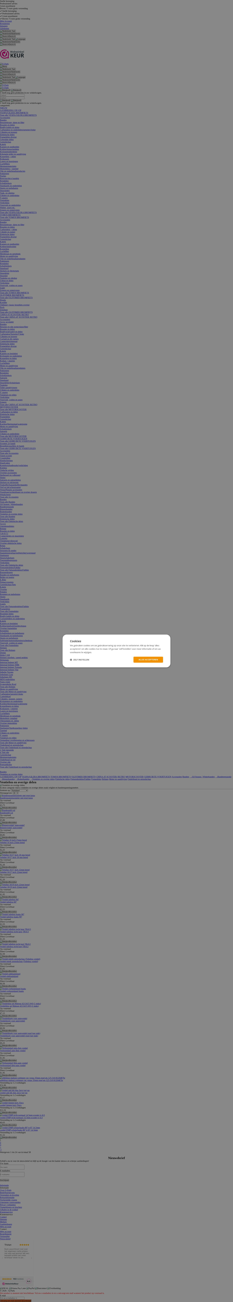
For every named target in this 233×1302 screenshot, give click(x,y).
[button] (79, 659)
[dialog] (116, 651)
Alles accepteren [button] (148, 659)
